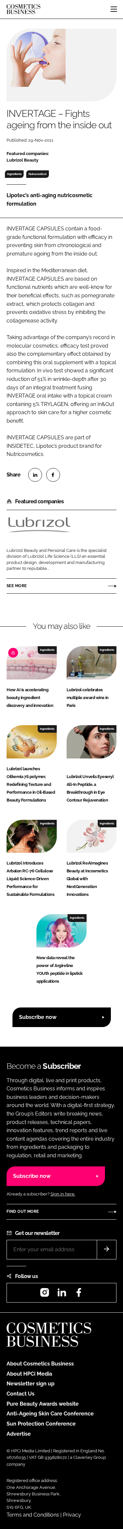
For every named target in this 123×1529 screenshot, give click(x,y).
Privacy (72, 1515)
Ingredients (14, 174)
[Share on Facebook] (53, 475)
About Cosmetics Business (40, 1364)
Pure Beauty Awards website (43, 1404)
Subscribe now (37, 1017)
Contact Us (20, 1394)
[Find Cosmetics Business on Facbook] (78, 1294)
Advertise (19, 1434)
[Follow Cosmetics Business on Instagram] (44, 1294)
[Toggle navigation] (114, 9)
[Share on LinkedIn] (35, 475)
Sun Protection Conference (41, 1424)
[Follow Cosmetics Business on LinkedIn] (61, 1294)
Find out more (23, 1211)
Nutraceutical (38, 174)
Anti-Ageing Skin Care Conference (50, 1414)
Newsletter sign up (30, 1384)
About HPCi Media (29, 1374)
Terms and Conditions (33, 1515)
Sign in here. (63, 1194)
